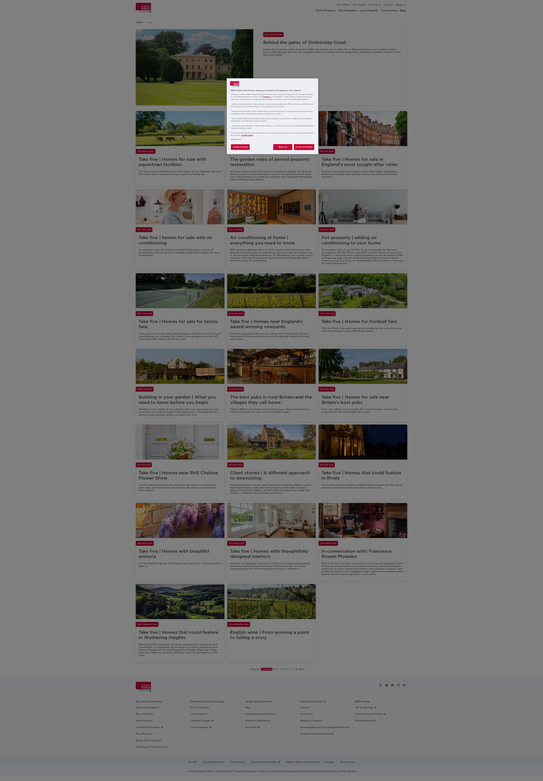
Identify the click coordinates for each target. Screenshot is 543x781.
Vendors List (236, 139)
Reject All (283, 147)
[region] (272, 116)
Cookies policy (247, 135)
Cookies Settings (240, 147)
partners (266, 97)
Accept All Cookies (304, 147)
